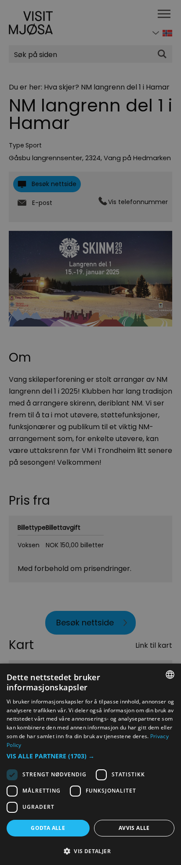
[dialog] (90, 764)
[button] (90, 756)
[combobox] (170, 674)
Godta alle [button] (48, 828)
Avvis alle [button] (134, 828)
